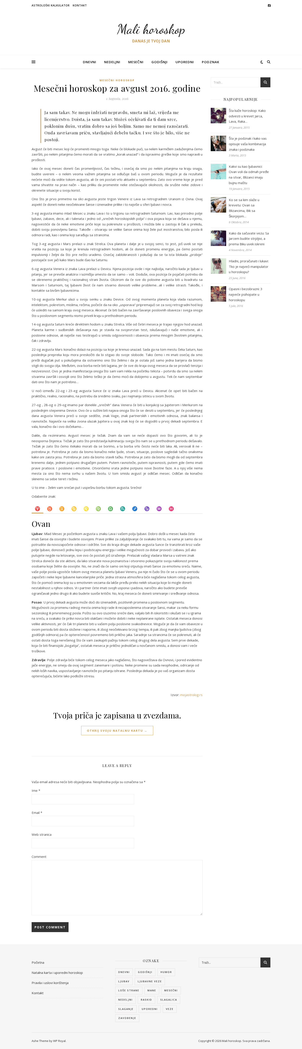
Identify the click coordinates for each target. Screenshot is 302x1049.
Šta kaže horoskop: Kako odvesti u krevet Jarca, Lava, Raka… (247, 116)
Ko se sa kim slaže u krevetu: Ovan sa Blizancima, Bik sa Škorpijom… (244, 208)
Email (37, 812)
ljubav (124, 981)
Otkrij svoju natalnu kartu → (117, 731)
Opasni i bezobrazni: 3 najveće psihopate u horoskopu (245, 294)
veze (170, 1009)
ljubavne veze (150, 981)
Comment (39, 856)
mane (151, 990)
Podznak (210, 62)
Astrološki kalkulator (51, 5)
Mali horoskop (151, 29)
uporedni (150, 1009)
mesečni (171, 990)
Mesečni (135, 62)
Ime (36, 790)
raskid (146, 999)
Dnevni (89, 62)
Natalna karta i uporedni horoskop (57, 972)
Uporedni (185, 62)
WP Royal (59, 1041)
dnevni (124, 972)
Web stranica (42, 834)
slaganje (126, 1009)
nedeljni (125, 999)
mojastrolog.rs (191, 695)
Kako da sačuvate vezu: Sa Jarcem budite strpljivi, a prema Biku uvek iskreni (249, 238)
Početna (38, 962)
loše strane (128, 990)
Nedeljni (112, 62)
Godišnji (159, 62)
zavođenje (127, 1018)
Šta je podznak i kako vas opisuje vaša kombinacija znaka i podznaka (248, 143)
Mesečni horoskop (117, 80)
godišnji (145, 972)
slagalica (168, 999)
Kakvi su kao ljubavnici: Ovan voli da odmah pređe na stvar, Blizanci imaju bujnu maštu (249, 174)
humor (166, 972)
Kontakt (80, 5)
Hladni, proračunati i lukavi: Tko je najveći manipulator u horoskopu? (249, 266)
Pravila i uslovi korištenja (50, 982)
